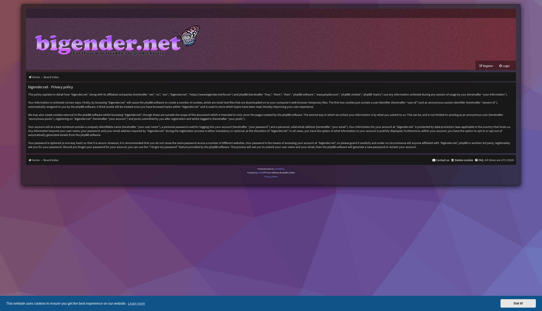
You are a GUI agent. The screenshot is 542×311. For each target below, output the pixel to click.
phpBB (261, 172)
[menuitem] (504, 66)
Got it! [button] (518, 303)
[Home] (114, 39)
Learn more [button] (136, 303)
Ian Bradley (280, 168)
